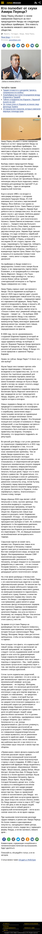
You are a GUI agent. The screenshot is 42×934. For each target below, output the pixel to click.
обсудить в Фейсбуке (27, 860)
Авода (21, 34)
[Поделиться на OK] (27, 45)
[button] (39, 116)
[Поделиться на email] (23, 45)
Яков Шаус (5, 37)
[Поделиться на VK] (32, 45)
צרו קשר (5, 930)
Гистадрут (14, 34)
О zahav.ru (6, 923)
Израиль (7, 34)
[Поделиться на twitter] (18, 45)
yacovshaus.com (15, 40)
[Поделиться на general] (13, 45)
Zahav (10, 3)
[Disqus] (21, 889)
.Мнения (17, 3)
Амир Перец (29, 34)
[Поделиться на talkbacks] (37, 45)
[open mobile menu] (2, 2)
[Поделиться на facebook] (4, 45)
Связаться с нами (29, 927)
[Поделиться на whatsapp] (9, 45)
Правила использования (31, 923)
